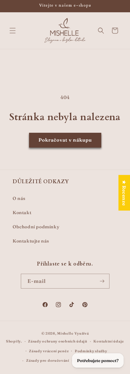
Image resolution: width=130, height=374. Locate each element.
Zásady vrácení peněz (48, 351)
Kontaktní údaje (108, 341)
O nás (19, 198)
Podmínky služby (91, 351)
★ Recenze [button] (124, 193)
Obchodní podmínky (36, 227)
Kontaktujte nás (31, 241)
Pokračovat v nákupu (65, 140)
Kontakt (22, 212)
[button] (13, 31)
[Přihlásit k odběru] (102, 281)
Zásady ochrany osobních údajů (57, 341)
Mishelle (65, 333)
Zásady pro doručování (47, 360)
